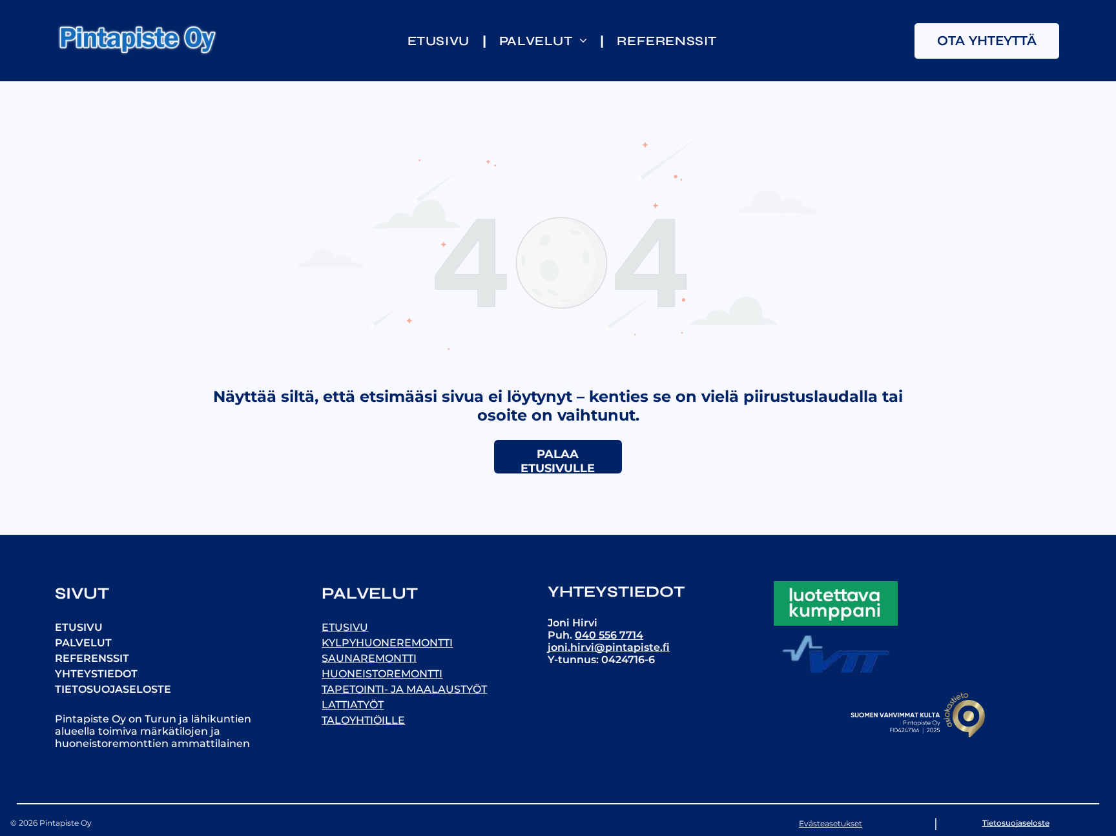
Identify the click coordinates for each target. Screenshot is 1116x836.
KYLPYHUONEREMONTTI (387, 643)
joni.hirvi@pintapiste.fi (609, 647)
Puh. (561, 635)
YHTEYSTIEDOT (96, 674)
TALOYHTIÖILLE (363, 720)
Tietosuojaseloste (1015, 823)
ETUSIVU (79, 627)
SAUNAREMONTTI (369, 658)
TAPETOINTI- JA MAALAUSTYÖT (404, 689)
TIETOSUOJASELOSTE (113, 689)
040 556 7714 (609, 635)
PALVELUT (83, 643)
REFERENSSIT (92, 658)
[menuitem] (440, 41)
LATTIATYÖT (353, 705)
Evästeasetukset (830, 823)
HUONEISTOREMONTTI (382, 674)
